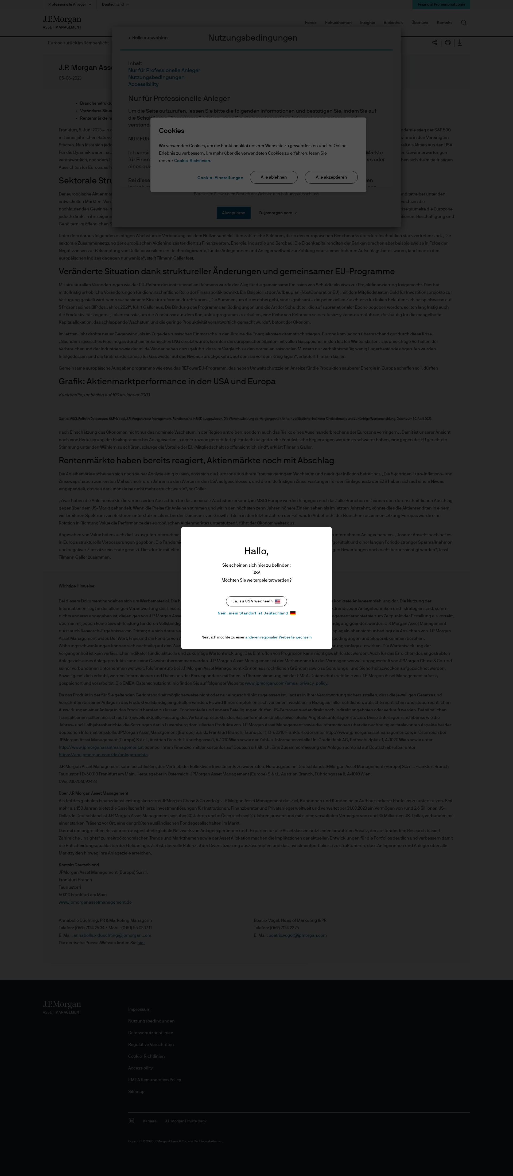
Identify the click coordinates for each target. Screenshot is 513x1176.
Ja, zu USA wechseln (253, 601)
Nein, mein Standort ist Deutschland (253, 613)
